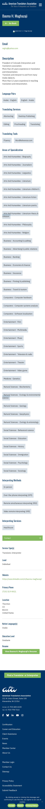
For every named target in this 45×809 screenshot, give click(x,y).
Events (5, 738)
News (4, 743)
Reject (20, 805)
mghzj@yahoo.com (10, 48)
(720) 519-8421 (9, 591)
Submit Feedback (9, 790)
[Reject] (42, 801)
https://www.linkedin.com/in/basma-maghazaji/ (22, 579)
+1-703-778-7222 (12, 710)
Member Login (8, 762)
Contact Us (7, 767)
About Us (6, 753)
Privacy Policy (8, 781)
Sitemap (5, 771)
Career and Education (11, 729)
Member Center (9, 748)
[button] (40, 538)
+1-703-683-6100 (14, 707)
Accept (11, 805)
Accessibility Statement (12, 785)
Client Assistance (9, 734)
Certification (7, 724)
